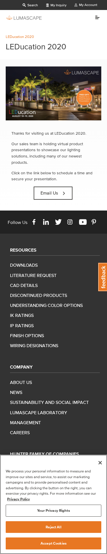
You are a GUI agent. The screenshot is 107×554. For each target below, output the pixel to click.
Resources (23, 249)
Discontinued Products (38, 295)
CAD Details (24, 285)
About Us (21, 382)
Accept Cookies (53, 543)
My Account (87, 5)
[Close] (100, 462)
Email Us (49, 192)
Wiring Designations (34, 345)
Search (32, 5)
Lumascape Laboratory (38, 412)
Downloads (24, 265)
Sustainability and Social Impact (49, 402)
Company (21, 366)
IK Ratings (22, 315)
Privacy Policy (18, 499)
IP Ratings (22, 325)
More (95, 17)
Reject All (53, 527)
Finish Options (27, 335)
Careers (20, 432)
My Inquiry (58, 5)
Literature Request (33, 275)
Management (25, 422)
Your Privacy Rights (53, 510)
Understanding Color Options (46, 305)
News (16, 392)
